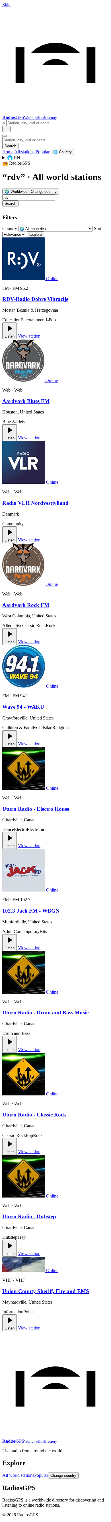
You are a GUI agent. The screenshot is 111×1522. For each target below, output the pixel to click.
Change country (63, 1475)
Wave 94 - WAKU (23, 707)
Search (10, 146)
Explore (35, 234)
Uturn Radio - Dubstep (29, 1216)
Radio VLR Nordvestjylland (35, 503)
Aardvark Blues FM (26, 401)
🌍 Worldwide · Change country (31, 191)
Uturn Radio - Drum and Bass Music (45, 1013)
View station (29, 336)
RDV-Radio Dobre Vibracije (35, 299)
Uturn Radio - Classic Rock (34, 1115)
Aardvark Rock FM (25, 605)
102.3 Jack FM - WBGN (30, 911)
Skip (6, 4)
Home (7, 151)
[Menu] (4, 136)
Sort (97, 228)
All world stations (18, 1475)
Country (9, 228)
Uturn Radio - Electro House (35, 809)
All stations (24, 151)
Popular (43, 151)
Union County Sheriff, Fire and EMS (45, 1291)
